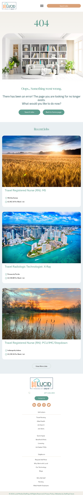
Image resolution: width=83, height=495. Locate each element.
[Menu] (41, 6)
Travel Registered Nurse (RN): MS (25, 190)
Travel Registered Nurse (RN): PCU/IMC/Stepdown (36, 343)
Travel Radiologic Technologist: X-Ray (28, 266)
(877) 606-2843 (49, 393)
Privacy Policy (49, 494)
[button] (64, 6)
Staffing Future (69, 494)
